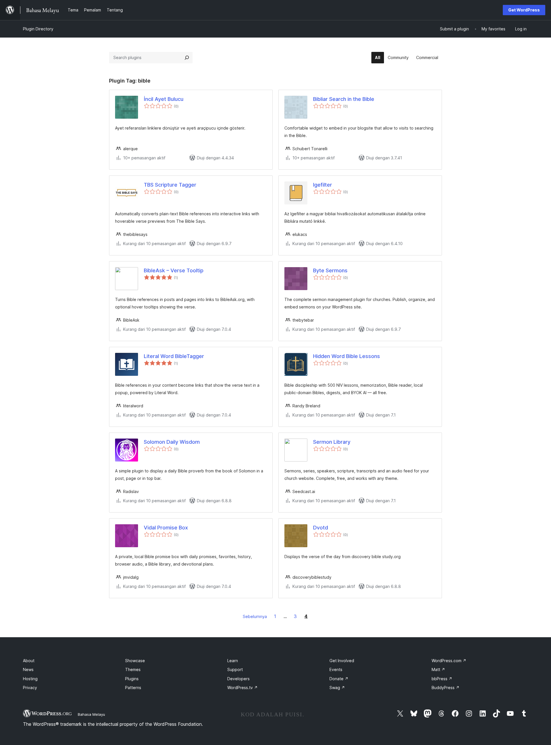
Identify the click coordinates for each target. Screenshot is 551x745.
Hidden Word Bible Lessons (346, 356)
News (28, 669)
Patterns (133, 687)
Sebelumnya (255, 616)
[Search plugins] (187, 57)
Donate (338, 678)
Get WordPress (524, 9)
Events (335, 669)
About (28, 660)
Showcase (135, 660)
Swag (337, 687)
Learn (232, 660)
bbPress (442, 678)
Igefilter (322, 185)
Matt (438, 669)
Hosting (30, 678)
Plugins (132, 678)
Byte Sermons (330, 270)
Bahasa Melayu (91, 714)
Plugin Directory (38, 28)
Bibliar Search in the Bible (343, 99)
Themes (133, 669)
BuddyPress (445, 687)
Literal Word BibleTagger (174, 356)
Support (235, 669)
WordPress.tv (242, 687)
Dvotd (320, 528)
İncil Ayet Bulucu (163, 99)
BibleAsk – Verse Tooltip (173, 270)
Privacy (30, 687)
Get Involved (341, 660)
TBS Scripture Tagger (170, 185)
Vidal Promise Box (166, 528)
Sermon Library (331, 442)
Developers (238, 678)
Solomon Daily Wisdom (172, 442)
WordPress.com (449, 660)
